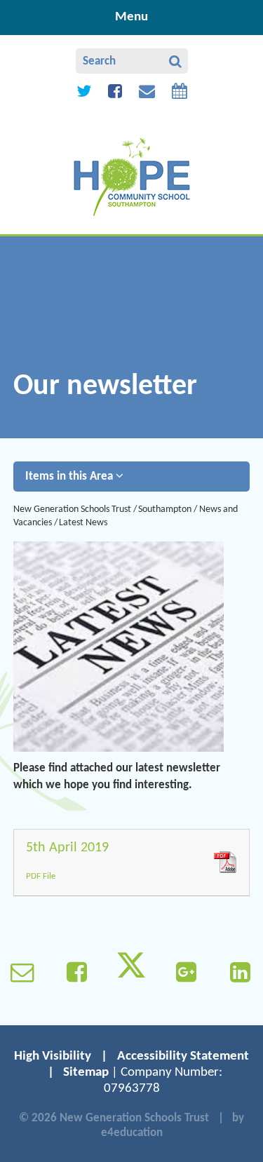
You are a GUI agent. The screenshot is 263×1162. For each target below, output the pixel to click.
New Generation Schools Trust (72, 509)
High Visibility (52, 1056)
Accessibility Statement (183, 1056)
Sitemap (86, 1072)
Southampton (164, 509)
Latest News (83, 523)
